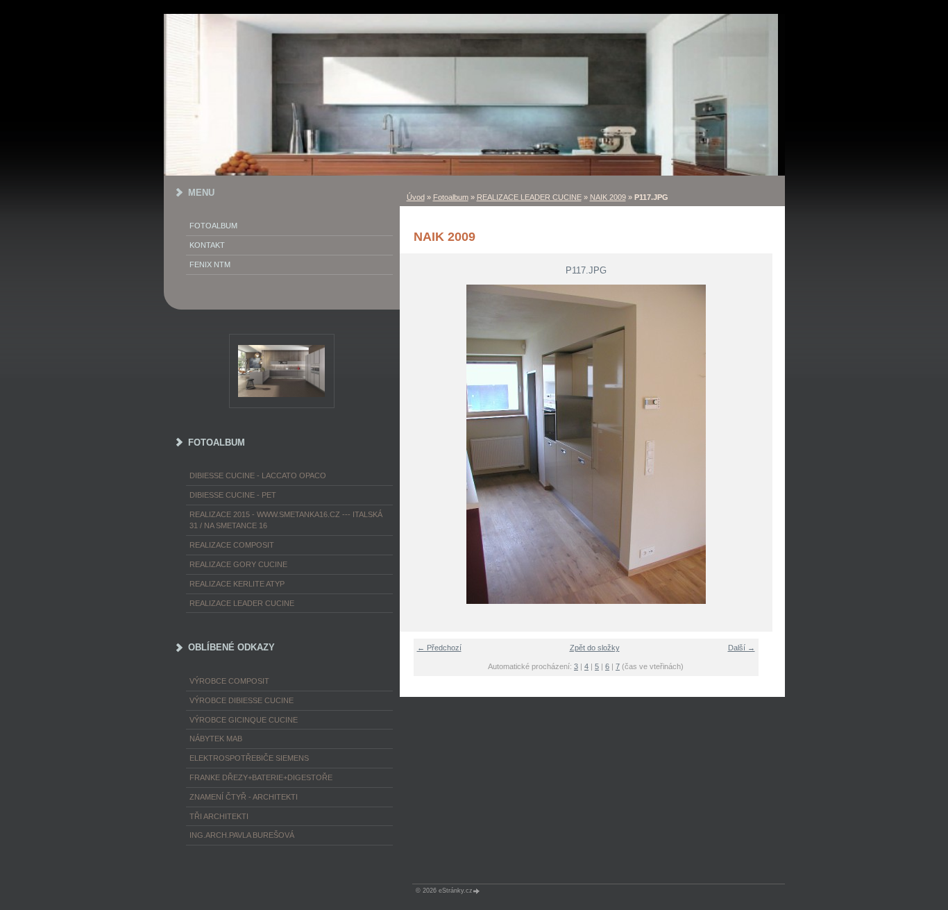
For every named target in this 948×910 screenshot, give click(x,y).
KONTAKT (207, 245)
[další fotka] (753, 444)
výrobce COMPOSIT (229, 681)
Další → (741, 647)
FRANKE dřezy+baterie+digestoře (260, 777)
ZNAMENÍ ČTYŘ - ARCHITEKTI (243, 797)
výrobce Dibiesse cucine (241, 700)
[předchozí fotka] (418, 444)
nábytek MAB (215, 738)
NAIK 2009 (608, 197)
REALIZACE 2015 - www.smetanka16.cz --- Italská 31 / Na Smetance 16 (285, 520)
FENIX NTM (209, 264)
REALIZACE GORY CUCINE (238, 564)
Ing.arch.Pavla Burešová (241, 835)
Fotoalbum (450, 197)
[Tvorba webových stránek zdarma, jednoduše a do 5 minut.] (477, 891)
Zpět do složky (595, 647)
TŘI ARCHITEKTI (218, 816)
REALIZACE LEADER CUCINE (529, 197)
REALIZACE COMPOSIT (231, 545)
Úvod (416, 197)
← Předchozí (439, 647)
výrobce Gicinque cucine (243, 720)
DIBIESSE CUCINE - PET (232, 495)
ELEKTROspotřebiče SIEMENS (249, 758)
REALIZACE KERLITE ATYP (237, 584)
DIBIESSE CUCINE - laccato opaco (257, 475)
